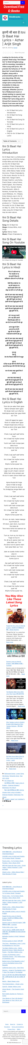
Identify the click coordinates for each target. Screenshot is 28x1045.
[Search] (22, 2)
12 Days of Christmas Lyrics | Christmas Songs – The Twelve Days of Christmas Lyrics (13, 956)
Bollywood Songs (9, 773)
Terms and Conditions (18, 1027)
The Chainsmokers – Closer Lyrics (12, 984)
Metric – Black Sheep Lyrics (10, 981)
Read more (9, 642)
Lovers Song (20, 773)
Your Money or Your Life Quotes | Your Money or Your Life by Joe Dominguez (12, 1000)
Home (7, 1024)
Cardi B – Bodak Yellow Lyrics (11, 986)
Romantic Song (14, 776)
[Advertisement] (14, 826)
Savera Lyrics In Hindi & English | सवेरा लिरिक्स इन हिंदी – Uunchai (14, 663)
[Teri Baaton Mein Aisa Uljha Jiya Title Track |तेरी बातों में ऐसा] (16, 684)
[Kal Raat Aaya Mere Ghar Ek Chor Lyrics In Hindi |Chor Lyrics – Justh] (16, 748)
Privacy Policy (11, 1029)
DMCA (18, 1029)
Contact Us (20, 1024)
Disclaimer (7, 1027)
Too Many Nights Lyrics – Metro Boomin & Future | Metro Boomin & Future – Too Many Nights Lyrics (13, 950)
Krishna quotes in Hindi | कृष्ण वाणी (12, 941)
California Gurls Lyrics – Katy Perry (13, 967)
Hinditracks (14, 17)
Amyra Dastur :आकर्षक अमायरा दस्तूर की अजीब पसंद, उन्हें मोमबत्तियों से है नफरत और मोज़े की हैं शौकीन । (13, 932)
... (3, 805)
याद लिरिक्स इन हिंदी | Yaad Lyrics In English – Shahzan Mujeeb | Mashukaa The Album (13, 785)
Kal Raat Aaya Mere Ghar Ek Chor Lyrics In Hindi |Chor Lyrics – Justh (15, 758)
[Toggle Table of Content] (19, 141)
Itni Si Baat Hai (9, 780)
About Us (12, 1024)
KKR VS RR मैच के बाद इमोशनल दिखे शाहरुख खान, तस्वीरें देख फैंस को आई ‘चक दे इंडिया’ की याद (14, 977)
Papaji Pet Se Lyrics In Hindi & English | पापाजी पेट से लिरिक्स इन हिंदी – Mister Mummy (15, 627)
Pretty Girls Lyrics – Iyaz (9, 927)
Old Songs (5, 776)
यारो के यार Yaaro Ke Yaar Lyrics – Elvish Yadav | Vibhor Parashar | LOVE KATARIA (14, 867)
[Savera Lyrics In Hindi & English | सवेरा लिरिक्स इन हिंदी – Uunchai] (16, 651)
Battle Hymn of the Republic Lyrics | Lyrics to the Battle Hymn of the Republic (13, 963)
